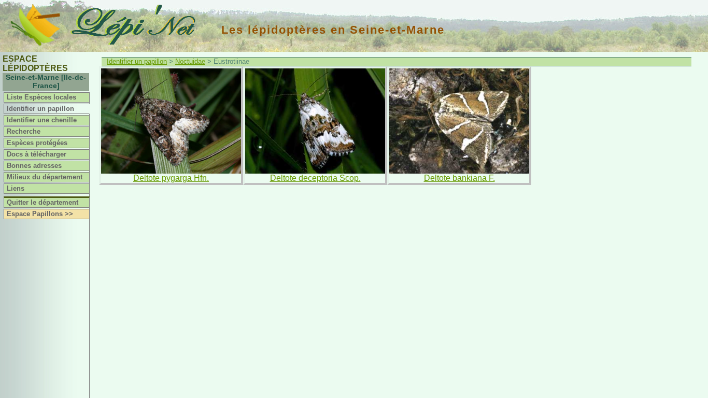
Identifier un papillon (40, 108)
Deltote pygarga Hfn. (171, 178)
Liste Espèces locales (41, 97)
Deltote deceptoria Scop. (315, 178)
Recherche (23, 131)
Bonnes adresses (34, 165)
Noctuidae (190, 61)
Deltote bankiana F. (459, 178)
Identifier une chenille (42, 120)
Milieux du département (44, 177)
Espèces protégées (37, 143)
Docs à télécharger (36, 154)
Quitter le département (42, 202)
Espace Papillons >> (40, 214)
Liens (15, 188)
